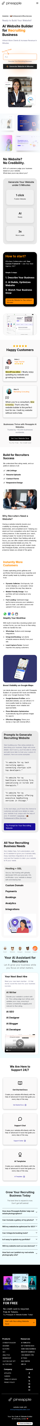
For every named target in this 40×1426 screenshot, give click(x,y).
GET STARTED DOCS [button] (27, 1346)
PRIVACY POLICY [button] (9, 1382)
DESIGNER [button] (6, 1346)
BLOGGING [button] (6, 1349)
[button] (20, 1212)
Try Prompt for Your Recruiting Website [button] (18, 826)
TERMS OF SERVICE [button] (10, 1379)
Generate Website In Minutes (21, 66)
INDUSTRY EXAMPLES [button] (28, 1352)
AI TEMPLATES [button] (25, 1343)
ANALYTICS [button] (6, 1355)
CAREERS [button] (7, 1376)
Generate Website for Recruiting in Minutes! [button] (19, 301)
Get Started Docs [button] (18, 1105)
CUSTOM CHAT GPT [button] (9, 1361)
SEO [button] (4, 1352)
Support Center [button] (18, 1141)
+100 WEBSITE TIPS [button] (27, 1355)
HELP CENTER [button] (25, 1361)
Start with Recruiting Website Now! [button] (17, 1322)
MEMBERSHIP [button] (7, 1358)
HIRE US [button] (23, 1364)
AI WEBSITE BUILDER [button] (9, 1343)
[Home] (12, 3)
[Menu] (37, 3)
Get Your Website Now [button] (20, 438)
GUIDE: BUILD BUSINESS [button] (28, 1349)
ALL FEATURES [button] (7, 1364)
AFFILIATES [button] (7, 1373)
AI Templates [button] (18, 1176)
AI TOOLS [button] (24, 1358)
